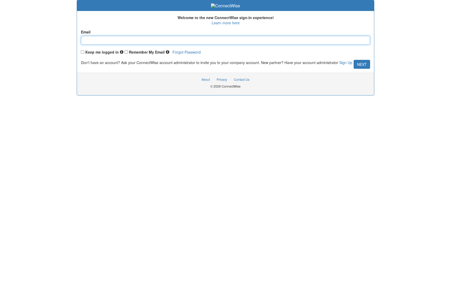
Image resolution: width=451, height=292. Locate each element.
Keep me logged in (102, 52)
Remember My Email (147, 52)
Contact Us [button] (242, 79)
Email (86, 32)
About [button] (205, 79)
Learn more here (226, 22)
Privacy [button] (222, 79)
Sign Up (345, 62)
